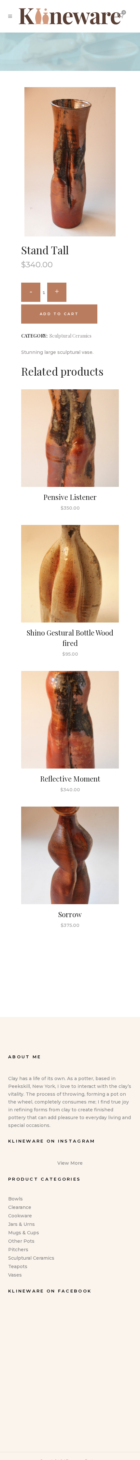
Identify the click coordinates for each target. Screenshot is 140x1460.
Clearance (19, 1207)
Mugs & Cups (23, 1233)
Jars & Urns (21, 1224)
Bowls (15, 1199)
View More (70, 1163)
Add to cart (59, 314)
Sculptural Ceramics (70, 336)
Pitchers (18, 1249)
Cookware (20, 1216)
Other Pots (21, 1241)
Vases (15, 1275)
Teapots (17, 1266)
